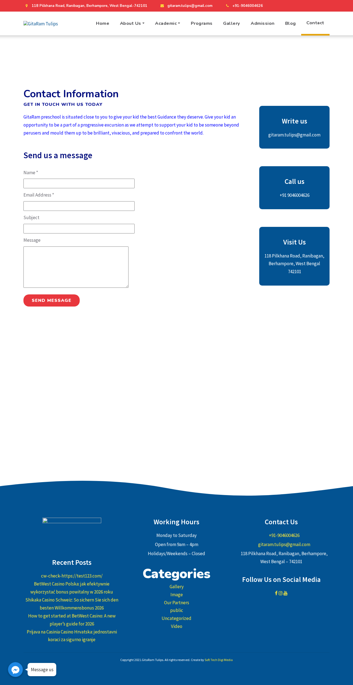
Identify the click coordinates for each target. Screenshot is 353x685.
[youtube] (325, 6)
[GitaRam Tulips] (40, 24)
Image (176, 595)
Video (176, 626)
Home (102, 23)
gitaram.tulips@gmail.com (189, 5)
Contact (315, 23)
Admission (263, 23)
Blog (290, 23)
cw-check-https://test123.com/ (72, 576)
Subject (31, 217)
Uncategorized (176, 618)
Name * (30, 173)
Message (32, 240)
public (176, 610)
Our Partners (176, 603)
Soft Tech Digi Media (219, 660)
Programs (202, 23)
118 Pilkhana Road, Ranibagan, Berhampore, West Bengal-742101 (89, 5)
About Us (130, 23)
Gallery (231, 23)
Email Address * (38, 195)
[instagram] (314, 6)
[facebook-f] (304, 6)
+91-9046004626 (247, 5)
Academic (166, 23)
